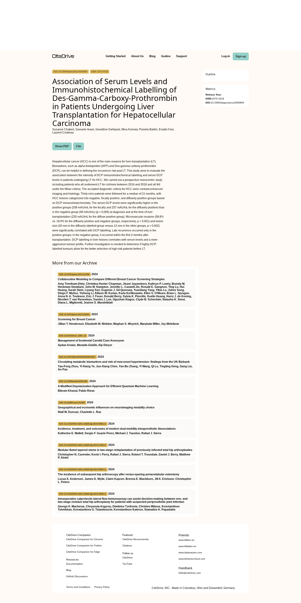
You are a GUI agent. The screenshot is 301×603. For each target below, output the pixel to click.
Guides (166, 56)
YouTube (127, 563)
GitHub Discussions (77, 576)
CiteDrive (127, 557)
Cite (78, 146)
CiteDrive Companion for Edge (83, 551)
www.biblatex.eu (187, 546)
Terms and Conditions (78, 587)
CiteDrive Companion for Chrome (84, 539)
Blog (152, 56)
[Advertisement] (150, 25)
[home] (63, 57)
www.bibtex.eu (186, 540)
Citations (127, 545)
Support (181, 56)
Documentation (74, 563)
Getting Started (116, 56)
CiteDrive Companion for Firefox (84, 545)
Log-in (225, 56)
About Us (137, 56)
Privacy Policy (102, 587)
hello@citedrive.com (190, 572)
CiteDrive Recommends (135, 539)
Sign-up (241, 56)
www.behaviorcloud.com (192, 558)
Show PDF (62, 146)
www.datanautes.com (190, 552)
